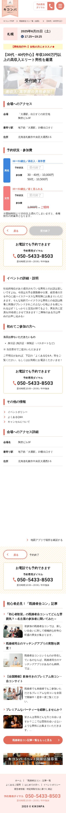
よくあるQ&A (15, 417)
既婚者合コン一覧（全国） (29, 21)
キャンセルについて (19, 421)
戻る (16, 230)
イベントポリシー (17, 412)
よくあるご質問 (13, 785)
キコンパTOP (8, 21)
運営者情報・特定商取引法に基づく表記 (33, 789)
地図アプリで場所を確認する (47, 540)
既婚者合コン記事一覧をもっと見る (32, 740)
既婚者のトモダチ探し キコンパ (10, 8)
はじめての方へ (32, 785)
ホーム (18, 780)
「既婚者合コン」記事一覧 (38, 780)
